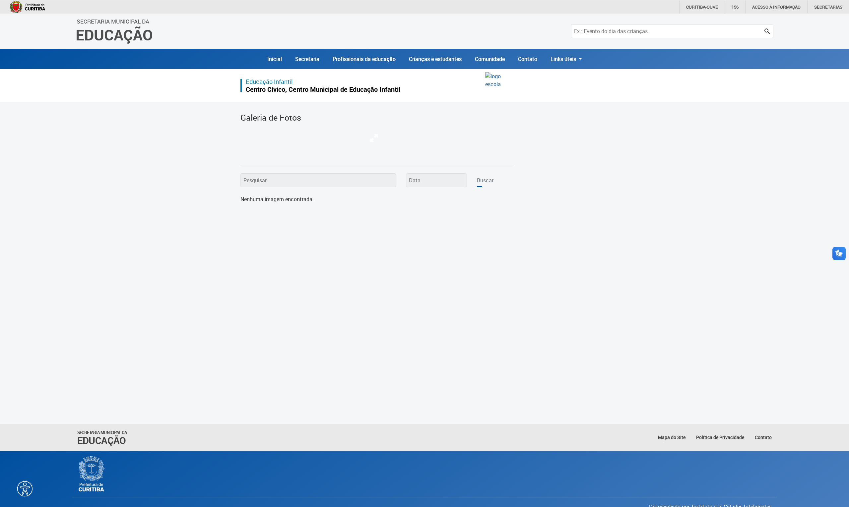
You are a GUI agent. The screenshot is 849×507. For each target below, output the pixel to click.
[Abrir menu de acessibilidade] (25, 488)
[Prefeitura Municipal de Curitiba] (91, 473)
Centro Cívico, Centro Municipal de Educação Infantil (323, 89)
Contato (527, 59)
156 (735, 7)
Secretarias (828, 7)
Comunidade (490, 59)
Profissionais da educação (364, 59)
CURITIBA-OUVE (702, 7)
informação (776, 7)
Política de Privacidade (720, 437)
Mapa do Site (672, 437)
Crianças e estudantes (435, 59)
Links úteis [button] (564, 59)
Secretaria (307, 59)
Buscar (485, 180)
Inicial (274, 59)
